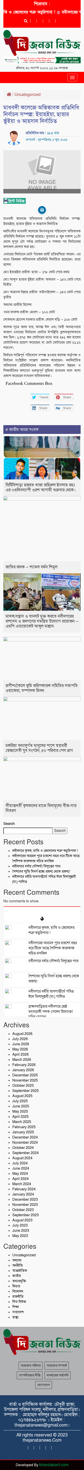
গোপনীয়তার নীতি (30, 1375)
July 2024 (20, 1163)
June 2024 (20, 1168)
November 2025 (25, 1080)
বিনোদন (17, 1291)
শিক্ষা (15, 1306)
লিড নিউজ (19, 1301)
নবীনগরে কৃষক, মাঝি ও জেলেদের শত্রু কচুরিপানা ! (45, 850)
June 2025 (20, 1106)
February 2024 (24, 1189)
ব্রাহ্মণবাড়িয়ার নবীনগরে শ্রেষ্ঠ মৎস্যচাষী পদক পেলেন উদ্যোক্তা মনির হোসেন (50, 1011)
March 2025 (21, 1121)
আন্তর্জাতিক (19, 1270)
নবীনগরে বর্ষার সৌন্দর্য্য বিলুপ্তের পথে (36, 866)
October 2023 (23, 1209)
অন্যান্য (17, 1260)
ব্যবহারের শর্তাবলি (58, 1375)
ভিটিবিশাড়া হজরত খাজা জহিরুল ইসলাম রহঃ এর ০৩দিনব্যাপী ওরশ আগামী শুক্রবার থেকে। (40, 487)
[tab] (42, 910)
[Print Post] (42, 210)
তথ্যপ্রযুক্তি (19, 1281)
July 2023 (20, 1225)
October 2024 (23, 1147)
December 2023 (25, 1199)
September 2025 (25, 1090)
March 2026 (21, 1059)
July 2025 (20, 1101)
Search (9, 823)
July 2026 (20, 1039)
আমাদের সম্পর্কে (57, 1365)
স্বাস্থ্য (15, 1317)
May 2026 (20, 1049)
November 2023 (25, 1204)
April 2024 (20, 1178)
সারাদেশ (18, 1312)
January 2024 (23, 1194)
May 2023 (20, 1235)
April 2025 (20, 1116)
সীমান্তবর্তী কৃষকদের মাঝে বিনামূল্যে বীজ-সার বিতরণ (41, 808)
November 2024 (25, 1142)
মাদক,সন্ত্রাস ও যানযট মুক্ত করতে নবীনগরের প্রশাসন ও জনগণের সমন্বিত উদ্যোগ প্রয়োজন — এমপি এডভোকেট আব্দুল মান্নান (42, 621)
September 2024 (25, 1152)
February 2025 (24, 1127)
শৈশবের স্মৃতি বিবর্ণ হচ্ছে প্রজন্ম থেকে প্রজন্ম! (41, 871)
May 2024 (20, 1173)
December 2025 (25, 1075)
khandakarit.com (54, 1465)
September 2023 (25, 1215)
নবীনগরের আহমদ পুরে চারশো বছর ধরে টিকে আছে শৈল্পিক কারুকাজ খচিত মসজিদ (46, 858)
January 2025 (23, 1132)
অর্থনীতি (17, 1265)
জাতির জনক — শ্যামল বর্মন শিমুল (31, 567)
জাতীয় (16, 1275)
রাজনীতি (18, 1296)
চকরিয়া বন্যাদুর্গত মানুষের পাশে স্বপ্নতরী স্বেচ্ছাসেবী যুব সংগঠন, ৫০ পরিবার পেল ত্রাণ (39, 748)
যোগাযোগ (43, 1385)
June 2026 (20, 1044)
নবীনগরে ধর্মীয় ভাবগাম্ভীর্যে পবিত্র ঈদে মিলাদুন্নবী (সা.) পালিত (51, 994)
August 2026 (22, 1033)
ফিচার (16, 1286)
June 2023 (20, 1230)
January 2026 (23, 1070)
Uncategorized (28, 94)
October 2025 (23, 1085)
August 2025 (22, 1095)
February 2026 (24, 1064)
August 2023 (22, 1220)
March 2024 (21, 1184)
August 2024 (22, 1158)
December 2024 (25, 1137)
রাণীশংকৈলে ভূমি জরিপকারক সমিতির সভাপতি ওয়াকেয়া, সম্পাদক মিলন (42, 688)
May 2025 (20, 1111)
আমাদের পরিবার (31, 1365)
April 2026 (20, 1054)
